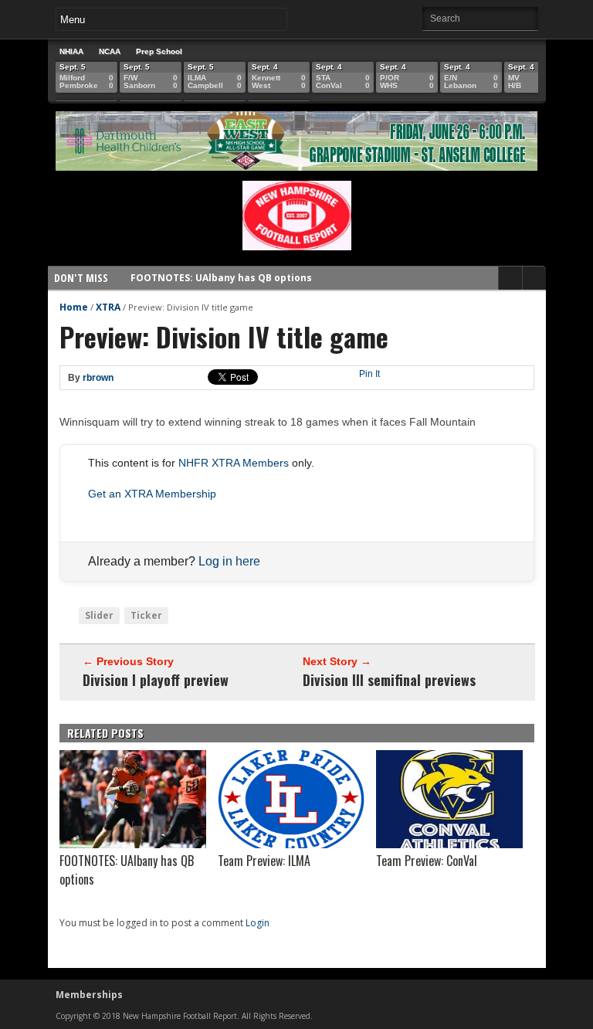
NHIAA (71, 51)
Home (73, 307)
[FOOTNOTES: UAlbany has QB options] (132, 844)
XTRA (108, 307)
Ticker (146, 615)
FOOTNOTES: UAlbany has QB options (221, 277)
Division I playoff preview (156, 680)
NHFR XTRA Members (233, 463)
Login (257, 922)
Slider (99, 615)
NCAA (109, 51)
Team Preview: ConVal (426, 860)
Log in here (229, 561)
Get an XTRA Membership (152, 493)
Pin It (369, 373)
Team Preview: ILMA (264, 860)
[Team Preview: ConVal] (449, 844)
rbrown (98, 377)
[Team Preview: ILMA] (291, 844)
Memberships (89, 994)
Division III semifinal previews (389, 680)
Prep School (159, 51)
